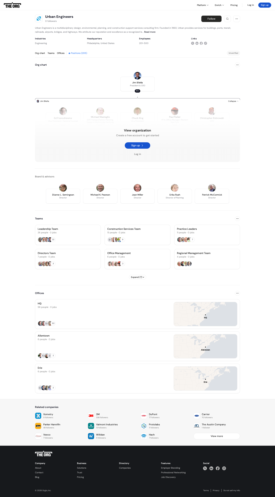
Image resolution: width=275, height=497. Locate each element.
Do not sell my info (231, 490)
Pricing (80, 477)
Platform (201, 5)
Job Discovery (168, 477)
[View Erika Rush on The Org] (175, 188)
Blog (37, 477)
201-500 (143, 43)
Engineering (41, 43)
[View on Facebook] (201, 43)
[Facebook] (218, 468)
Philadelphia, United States (100, 43)
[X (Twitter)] (205, 468)
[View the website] (205, 43)
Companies (125, 467)
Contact (39, 472)
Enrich (218, 5)
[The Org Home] (12, 5)
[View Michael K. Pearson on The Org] (100, 188)
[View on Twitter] (192, 43)
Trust (79, 472)
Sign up (265, 5)
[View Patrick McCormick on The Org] (212, 188)
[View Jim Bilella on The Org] (137, 76)
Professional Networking (173, 472)
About (38, 467)
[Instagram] (224, 468)
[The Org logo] (43, 454)
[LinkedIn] (211, 468)
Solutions (81, 467)
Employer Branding (170, 467)
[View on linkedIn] (196, 43)
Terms (206, 490)
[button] (137, 84)
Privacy (216, 490)
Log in (250, 5)
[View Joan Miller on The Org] (137, 188)
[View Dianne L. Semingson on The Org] (63, 188)
